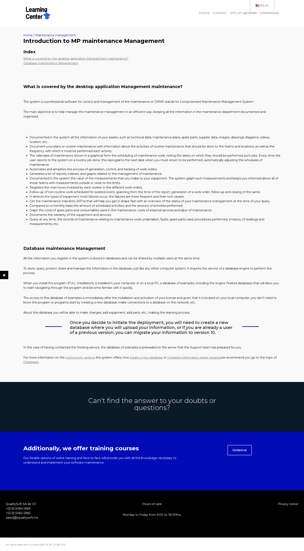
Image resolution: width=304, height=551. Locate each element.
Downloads (269, 13)
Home (204, 13)
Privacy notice (288, 504)
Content (220, 13)
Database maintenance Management (50, 63)
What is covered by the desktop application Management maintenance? (75, 58)
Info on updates (243, 13)
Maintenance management (55, 35)
